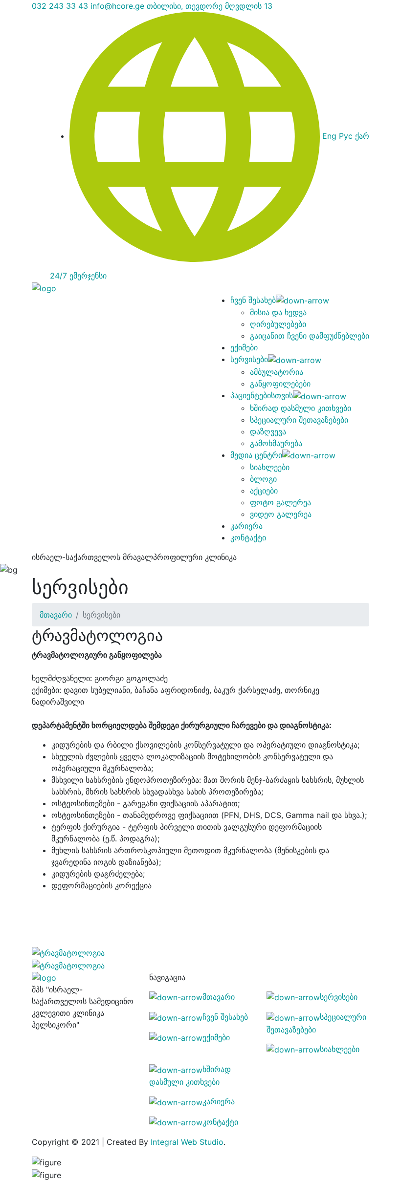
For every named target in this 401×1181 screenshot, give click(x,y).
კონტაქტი (248, 537)
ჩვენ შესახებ (253, 300)
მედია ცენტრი (256, 455)
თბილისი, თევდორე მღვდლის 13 (209, 6)
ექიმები (244, 347)
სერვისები (249, 359)
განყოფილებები (280, 383)
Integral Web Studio (187, 1142)
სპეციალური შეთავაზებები (299, 420)
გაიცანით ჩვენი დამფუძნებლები (309, 336)
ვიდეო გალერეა (281, 514)
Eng (329, 136)
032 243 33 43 (60, 6)
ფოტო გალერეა (280, 502)
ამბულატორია (276, 372)
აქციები (264, 490)
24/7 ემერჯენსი (78, 275)
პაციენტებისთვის (261, 395)
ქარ (362, 136)
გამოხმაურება (276, 443)
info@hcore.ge (117, 6)
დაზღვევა (268, 431)
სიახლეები (270, 467)
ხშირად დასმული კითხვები (300, 408)
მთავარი (56, 615)
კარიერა (246, 526)
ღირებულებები (278, 324)
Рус (346, 136)
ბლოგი (263, 479)
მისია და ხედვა (278, 312)
